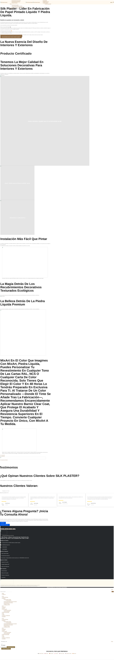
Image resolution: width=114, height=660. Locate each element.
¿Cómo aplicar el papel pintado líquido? (18, 7)
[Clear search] (111, 591)
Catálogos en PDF (7, 604)
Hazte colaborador (7, 611)
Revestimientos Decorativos (16, 0)
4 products (17, 184)
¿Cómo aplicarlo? (8, 600)
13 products (45, 122)
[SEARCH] (113, 591)
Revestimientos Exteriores (16, 1)
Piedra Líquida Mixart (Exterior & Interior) (10, 601)
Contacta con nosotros (7, 610)
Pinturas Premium (7, 603)
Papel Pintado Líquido (7, 599)
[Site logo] (3, 2)
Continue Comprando (6, 648)
